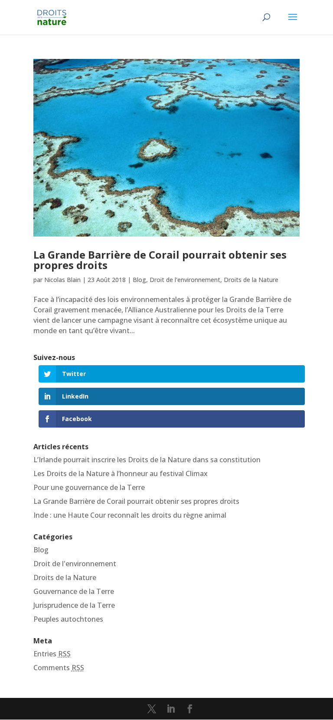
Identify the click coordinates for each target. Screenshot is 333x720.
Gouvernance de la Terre (73, 591)
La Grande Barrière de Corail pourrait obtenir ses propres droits (160, 259)
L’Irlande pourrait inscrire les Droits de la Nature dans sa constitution (147, 459)
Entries (52, 653)
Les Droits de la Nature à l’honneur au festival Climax (120, 473)
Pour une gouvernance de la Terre (89, 487)
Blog (139, 280)
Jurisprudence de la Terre (74, 605)
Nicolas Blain (62, 280)
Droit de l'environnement (185, 280)
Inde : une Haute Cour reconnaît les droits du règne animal (129, 515)
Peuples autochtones (68, 619)
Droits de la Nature (251, 280)
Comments (58, 667)
